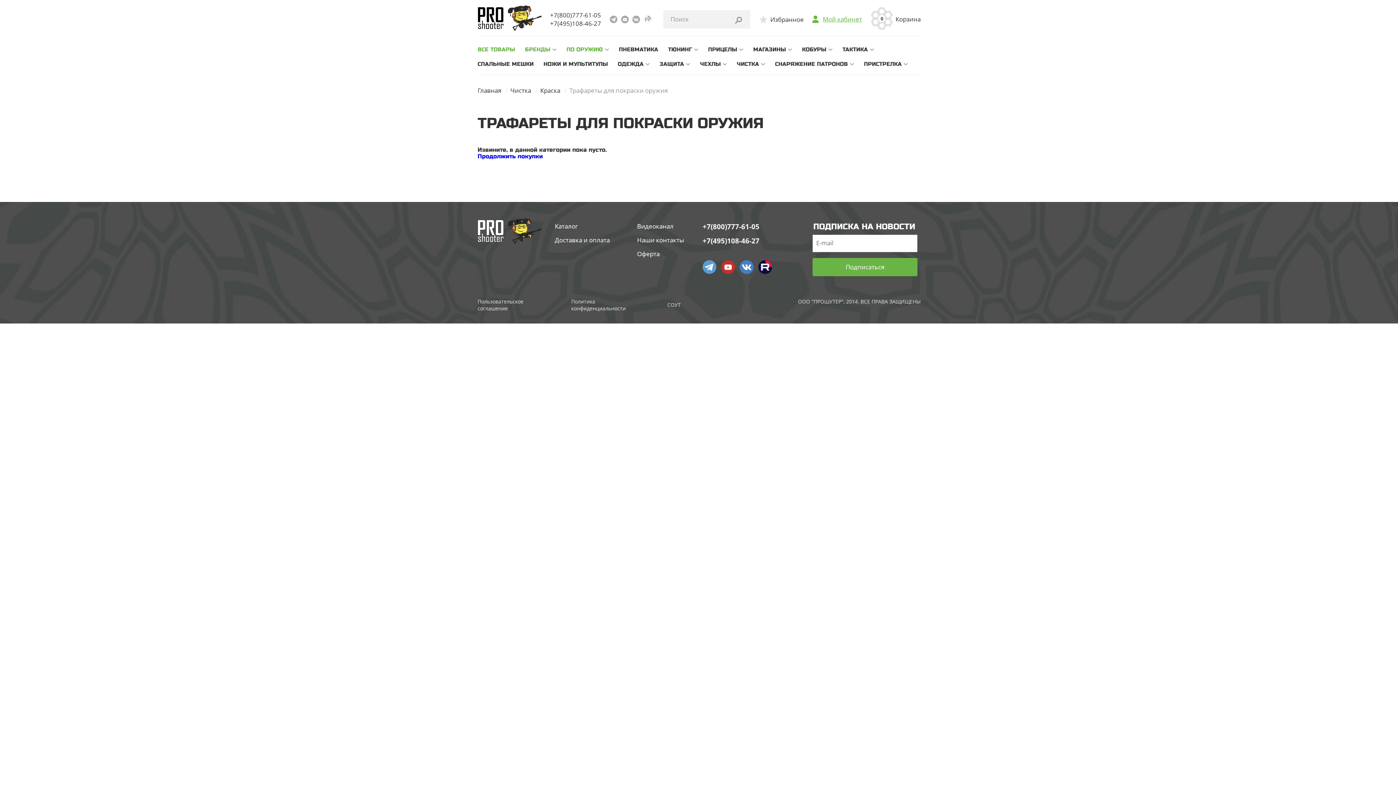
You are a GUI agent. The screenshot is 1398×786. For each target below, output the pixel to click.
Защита (672, 64)
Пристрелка (883, 64)
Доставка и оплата (582, 240)
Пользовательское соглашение (501, 305)
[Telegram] (613, 19)
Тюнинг (680, 49)
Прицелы (722, 49)
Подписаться (865, 267)
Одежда (631, 64)
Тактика (855, 49)
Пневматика (638, 49)
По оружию (584, 49)
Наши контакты (660, 240)
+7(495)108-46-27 (575, 23)
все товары (496, 49)
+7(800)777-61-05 (575, 15)
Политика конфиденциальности (598, 305)
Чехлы (710, 64)
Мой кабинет (842, 19)
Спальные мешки (506, 64)
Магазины (769, 49)
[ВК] (636, 19)
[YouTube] (625, 19)
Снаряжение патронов (811, 64)
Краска (550, 90)
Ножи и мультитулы (576, 64)
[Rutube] (647, 19)
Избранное (787, 19)
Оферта (648, 254)
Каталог (566, 226)
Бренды (537, 49)
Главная (489, 90)
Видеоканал (655, 226)
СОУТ (674, 304)
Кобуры (814, 49)
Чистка (748, 64)
